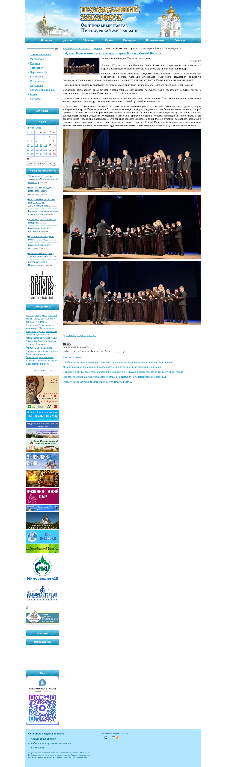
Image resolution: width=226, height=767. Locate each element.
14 (45, 145)
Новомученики (155, 40)
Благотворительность (36, 354)
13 (41, 145)
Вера (55, 360)
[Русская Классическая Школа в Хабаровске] (42, 625)
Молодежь (129, 40)
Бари (49, 348)
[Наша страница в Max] (42, 724)
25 (32, 154)
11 (32, 145)
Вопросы (44, 364)
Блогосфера (37, 76)
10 (28, 145)
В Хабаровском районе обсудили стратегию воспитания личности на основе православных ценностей (118, 362)
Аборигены (51, 331)
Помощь (179, 40)
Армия (43, 348)
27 (41, 154)
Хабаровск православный (76, 48)
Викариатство (33, 364)
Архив (33, 94)
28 (45, 154)
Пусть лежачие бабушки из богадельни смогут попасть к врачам (97, 381)
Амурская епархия (47, 341)
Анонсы (32, 347)
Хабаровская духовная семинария (51, 743)
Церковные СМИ (39, 72)
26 (36, 154)
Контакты (35, 98)
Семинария (36, 67)
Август (30, 127)
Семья (109, 40)
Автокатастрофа (34, 338)
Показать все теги (42, 370)
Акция (54, 338)
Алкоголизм (31, 341)
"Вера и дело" (32, 315)
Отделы (81, 335)
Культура (91, 335)
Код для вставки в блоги (76, 347)
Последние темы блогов (42, 170)
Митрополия (37, 58)
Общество (88, 40)
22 (50, 150)
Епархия (35, 63)
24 (28, 154)
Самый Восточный (40, 54)
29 (50, 154)
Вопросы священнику (42, 89)
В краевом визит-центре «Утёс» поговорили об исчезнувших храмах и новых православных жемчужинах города (123, 372)
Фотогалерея (37, 81)
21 (45, 150)
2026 (38, 127)
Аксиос (46, 338)
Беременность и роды (37, 351)
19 (36, 150)
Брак (41, 357)
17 (28, 150)
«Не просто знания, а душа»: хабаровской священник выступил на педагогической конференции (114, 377)
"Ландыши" (39, 319)
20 (41, 150)
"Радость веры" (46, 328)
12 (36, 145)
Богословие (32, 357)
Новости (46, 40)
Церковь (67, 40)
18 (32, 150)
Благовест (54, 351)
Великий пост (45, 360)
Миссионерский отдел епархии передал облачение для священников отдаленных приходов (112, 367)
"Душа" (43, 315)
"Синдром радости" (35, 331)
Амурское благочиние (36, 344)
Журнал (98, 48)
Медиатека (36, 85)
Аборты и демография (37, 334)
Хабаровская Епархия (43, 738)
